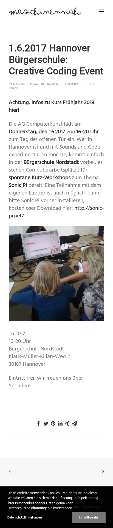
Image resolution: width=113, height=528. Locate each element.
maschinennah (44, 84)
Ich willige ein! (88, 517)
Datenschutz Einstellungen (24, 517)
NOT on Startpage (69, 84)
